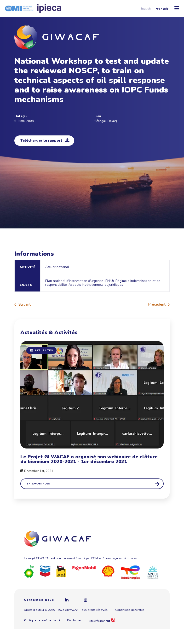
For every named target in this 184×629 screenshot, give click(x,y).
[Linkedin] (67, 600)
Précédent (157, 304)
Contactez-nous (39, 599)
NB (108, 621)
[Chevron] (45, 570)
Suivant (24, 304)
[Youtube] (85, 600)
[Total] (130, 572)
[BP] (29, 571)
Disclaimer (74, 620)
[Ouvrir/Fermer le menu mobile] (177, 8)
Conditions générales (129, 610)
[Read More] (92, 415)
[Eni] (61, 571)
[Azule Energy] (153, 572)
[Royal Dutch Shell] (108, 570)
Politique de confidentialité (42, 620)
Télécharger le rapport (41, 140)
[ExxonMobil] (84, 568)
